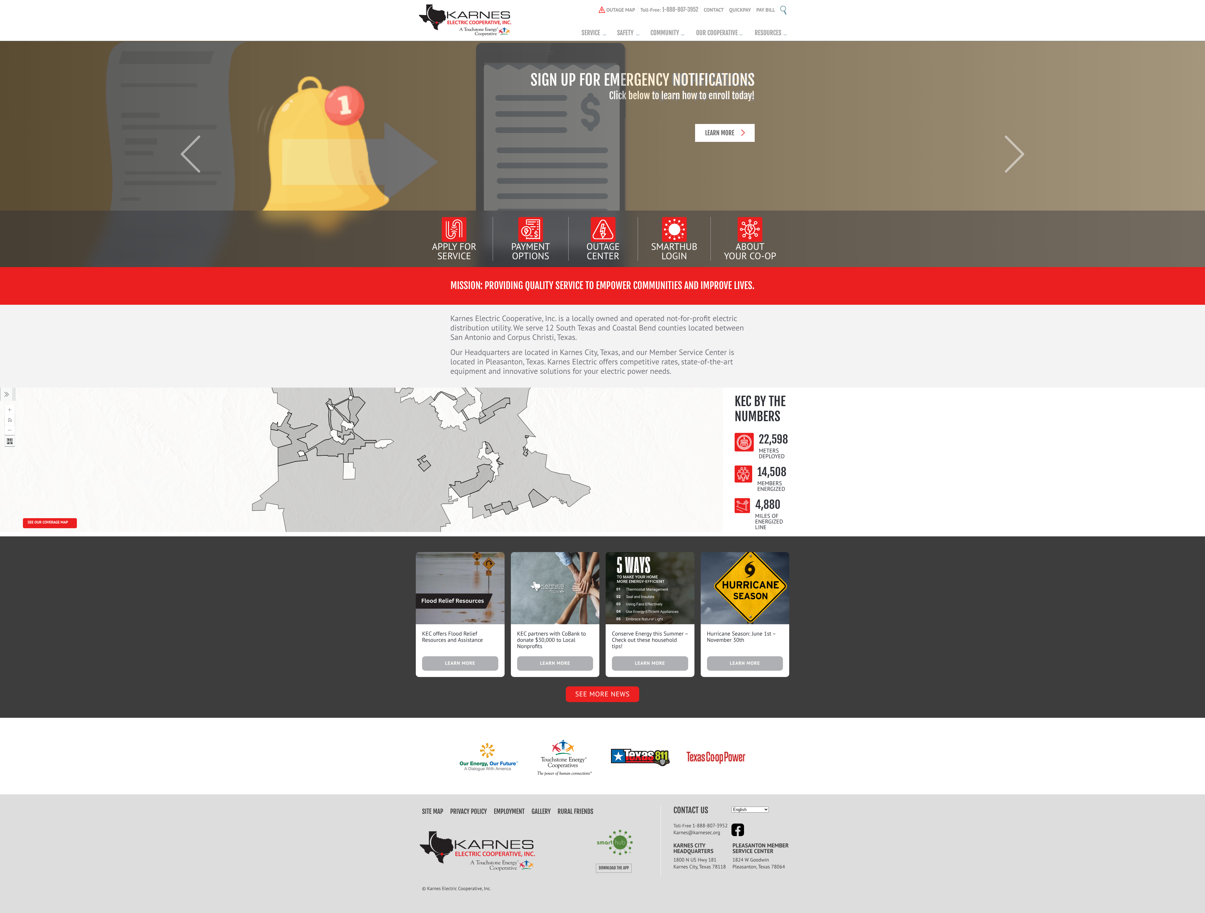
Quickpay (740, 10)
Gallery (541, 811)
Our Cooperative (717, 33)
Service (590, 33)
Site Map (432, 811)
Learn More (719, 133)
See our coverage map (48, 522)
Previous (190, 154)
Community (665, 33)
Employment (509, 811)
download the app (614, 868)
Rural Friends (575, 811)
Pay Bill (765, 10)
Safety (625, 33)
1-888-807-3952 (710, 826)
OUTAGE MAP (620, 10)
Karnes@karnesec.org (696, 833)
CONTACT (714, 10)
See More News (602, 694)
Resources (768, 33)
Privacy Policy (468, 811)
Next (1014, 154)
